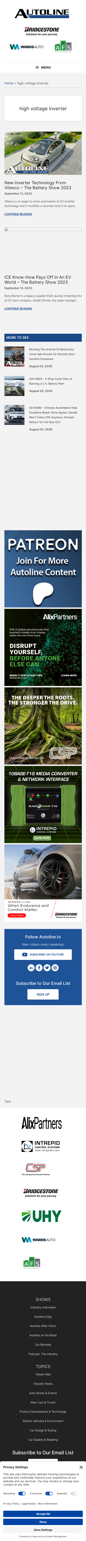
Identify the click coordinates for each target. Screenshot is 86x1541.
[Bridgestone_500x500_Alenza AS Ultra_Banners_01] (43, 920)
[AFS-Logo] (63, 47)
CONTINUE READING (18, 214)
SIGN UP (43, 994)
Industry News (43, 1383)
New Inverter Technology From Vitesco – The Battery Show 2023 (37, 185)
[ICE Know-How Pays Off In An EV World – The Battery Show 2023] (43, 230)
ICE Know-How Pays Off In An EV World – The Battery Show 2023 (37, 280)
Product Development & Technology (43, 1411)
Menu (46, 67)
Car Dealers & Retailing (43, 1439)
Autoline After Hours (43, 1325)
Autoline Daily (43, 1316)
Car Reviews (43, 1344)
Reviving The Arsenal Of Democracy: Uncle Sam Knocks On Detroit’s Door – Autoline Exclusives (53, 354)
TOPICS (43, 1366)
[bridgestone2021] (41, 32)
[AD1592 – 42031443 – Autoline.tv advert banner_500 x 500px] (43, 685)
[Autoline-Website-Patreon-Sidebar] (43, 606)
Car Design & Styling (43, 1430)
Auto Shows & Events (43, 1393)
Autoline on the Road (43, 1335)
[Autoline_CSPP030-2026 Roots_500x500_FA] (43, 763)
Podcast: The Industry (43, 1354)
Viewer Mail (43, 1374)
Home (8, 83)
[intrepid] (41, 1147)
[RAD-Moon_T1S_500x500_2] (43, 842)
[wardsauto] (26, 47)
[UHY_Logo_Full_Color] (41, 1217)
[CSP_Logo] (41, 1170)
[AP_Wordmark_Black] (41, 1123)
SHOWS (43, 1299)
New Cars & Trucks (43, 1402)
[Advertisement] (43, 479)
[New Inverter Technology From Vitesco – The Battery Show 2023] (43, 174)
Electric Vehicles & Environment (43, 1421)
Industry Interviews (43, 1307)
